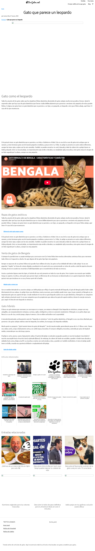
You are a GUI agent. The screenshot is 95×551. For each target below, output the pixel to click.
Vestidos (83, 1)
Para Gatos (91, 1)
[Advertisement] (47, 77)
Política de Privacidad (9, 528)
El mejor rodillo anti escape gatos (77, 4)
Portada (3, 19)
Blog (89, 4)
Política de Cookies (8, 531)
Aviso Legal (6, 525)
